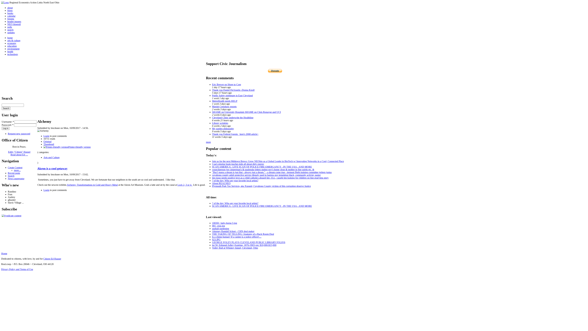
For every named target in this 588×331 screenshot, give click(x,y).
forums (10, 18)
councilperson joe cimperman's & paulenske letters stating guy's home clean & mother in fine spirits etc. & (263, 169)
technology (12, 54)
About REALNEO (221, 183)
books (10, 13)
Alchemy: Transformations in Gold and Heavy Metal (92, 185)
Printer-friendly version (79, 147)
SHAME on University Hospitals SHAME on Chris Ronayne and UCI (246, 112)
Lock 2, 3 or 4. (184, 185)
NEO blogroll (14, 24)
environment (13, 49)
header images (14, 21)
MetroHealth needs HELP (224, 101)
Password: (7, 125)
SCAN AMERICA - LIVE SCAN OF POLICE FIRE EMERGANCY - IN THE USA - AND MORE (262, 167)
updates (11, 32)
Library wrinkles (220, 123)
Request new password (19, 133)
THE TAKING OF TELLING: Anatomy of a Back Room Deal (243, 234)
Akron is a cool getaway (52, 168)
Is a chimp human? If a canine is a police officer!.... (236, 237)
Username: (8, 121)
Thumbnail (48, 144)
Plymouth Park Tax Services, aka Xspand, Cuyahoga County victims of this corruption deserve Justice (261, 186)
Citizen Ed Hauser (52, 258)
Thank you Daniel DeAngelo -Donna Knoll (233, 90)
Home (4, 253)
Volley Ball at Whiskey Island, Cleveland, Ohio (235, 248)
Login (46, 136)
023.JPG (216, 239)
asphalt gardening (220, 228)
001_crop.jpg (218, 225)
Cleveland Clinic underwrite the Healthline (232, 117)
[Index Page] (5, 2)
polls (9, 27)
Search (11, 176)
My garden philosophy (223, 128)
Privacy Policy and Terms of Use (17, 269)
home (10, 37)
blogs (10, 10)
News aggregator (16, 178)
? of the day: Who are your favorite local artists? (235, 180)
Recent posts (14, 173)
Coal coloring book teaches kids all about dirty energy (238, 164)
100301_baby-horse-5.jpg (224, 223)
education (12, 46)
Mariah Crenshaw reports (224, 106)
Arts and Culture (51, 157)
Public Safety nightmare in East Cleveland (232, 95)
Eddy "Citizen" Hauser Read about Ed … (19, 153)
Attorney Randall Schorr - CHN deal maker (233, 231)
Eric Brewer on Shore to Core (226, 84)
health (10, 51)
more (208, 142)
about (10, 7)
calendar (11, 16)
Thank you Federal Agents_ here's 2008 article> (235, 134)
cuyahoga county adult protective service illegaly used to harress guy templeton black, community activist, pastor (266, 175)
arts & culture (13, 40)
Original (47, 141)
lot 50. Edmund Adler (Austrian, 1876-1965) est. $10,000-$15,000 (244, 245)
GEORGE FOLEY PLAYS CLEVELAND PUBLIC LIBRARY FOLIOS (248, 242)
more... (17, 170)
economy (11, 43)
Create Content (15, 167)
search (10, 30)
